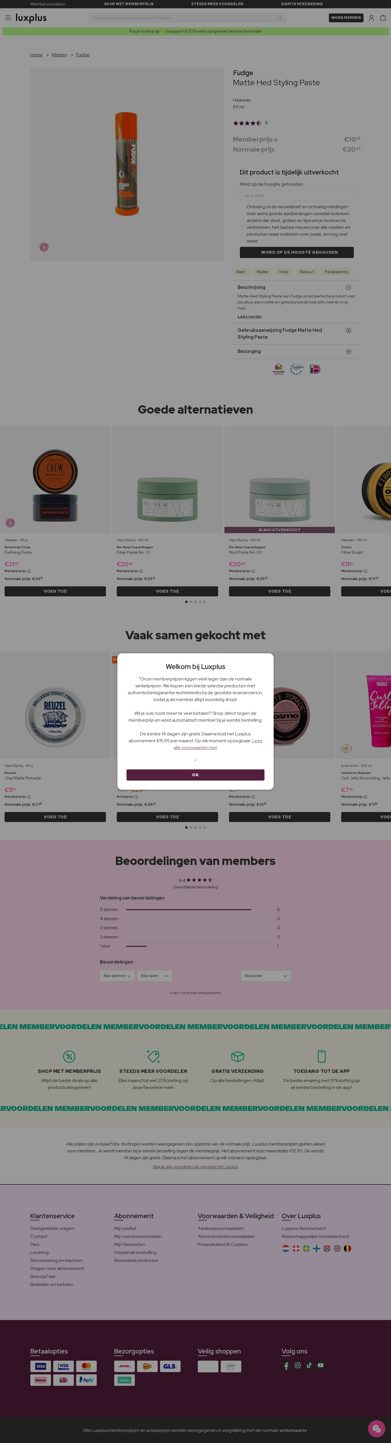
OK (195, 774)
